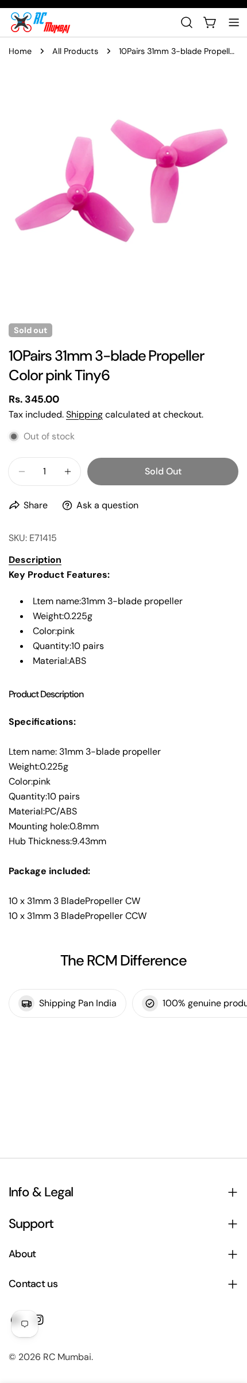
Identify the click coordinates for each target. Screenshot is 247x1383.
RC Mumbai (67, 1357)
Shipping (84, 414)
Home (20, 51)
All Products (75, 51)
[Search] (186, 22)
